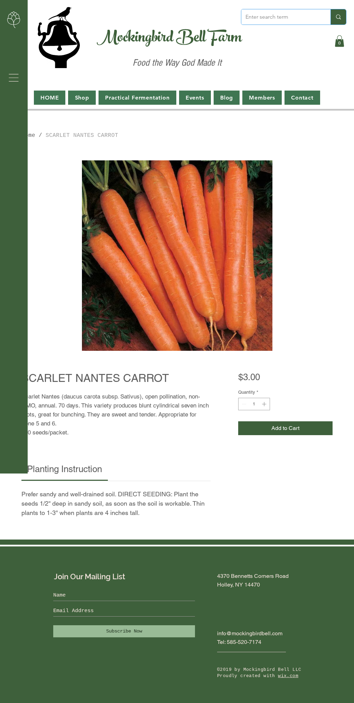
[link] (64, 469)
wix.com (288, 675)
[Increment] (265, 404)
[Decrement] (243, 404)
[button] (14, 78)
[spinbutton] (254, 404)
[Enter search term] (338, 17)
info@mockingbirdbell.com (249, 633)
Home (28, 135)
